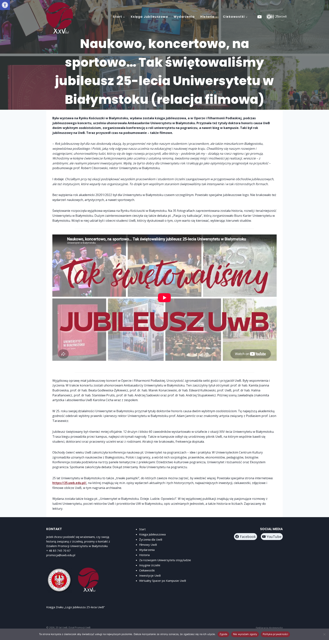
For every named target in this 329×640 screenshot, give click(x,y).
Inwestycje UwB (150, 575)
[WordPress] (269, 16)
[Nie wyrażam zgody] (324, 634)
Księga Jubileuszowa (149, 17)
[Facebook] (278, 16)
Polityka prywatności (275, 634)
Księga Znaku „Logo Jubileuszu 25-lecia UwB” (75, 607)
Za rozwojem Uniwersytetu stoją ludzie (165, 560)
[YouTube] (259, 16)
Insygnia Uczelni (149, 565)
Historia (144, 555)
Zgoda (223, 634)
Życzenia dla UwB (150, 539)
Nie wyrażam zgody (245, 634)
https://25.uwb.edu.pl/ (69, 483)
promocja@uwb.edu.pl (60, 555)
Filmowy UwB (148, 544)
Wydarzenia (184, 17)
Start (142, 529)
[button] (5, 5)
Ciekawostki (147, 570)
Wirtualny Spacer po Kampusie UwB (162, 580)
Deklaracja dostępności (269, 628)
